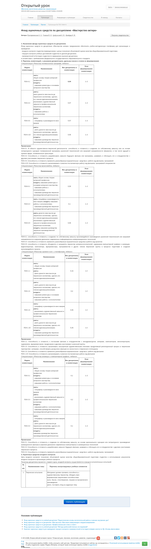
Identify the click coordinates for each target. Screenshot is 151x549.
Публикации (45, 17)
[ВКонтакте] (115, 538)
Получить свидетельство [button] (120, 35)
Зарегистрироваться (121, 7)
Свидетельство (88, 17)
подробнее (93, 545)
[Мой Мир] (125, 538)
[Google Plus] (128, 538)
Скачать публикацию (75, 502)
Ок (145, 544)
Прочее (43, 24)
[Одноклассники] (122, 538)
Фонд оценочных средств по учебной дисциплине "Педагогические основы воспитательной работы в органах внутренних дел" (66, 520)
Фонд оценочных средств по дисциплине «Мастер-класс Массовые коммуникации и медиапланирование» (59, 522)
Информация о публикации (66, 17)
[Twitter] (118, 538)
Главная (30, 17)
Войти (110, 7)
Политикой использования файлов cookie (125, 543)
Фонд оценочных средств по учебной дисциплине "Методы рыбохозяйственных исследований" (56, 527)
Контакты (119, 17)
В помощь (104, 17)
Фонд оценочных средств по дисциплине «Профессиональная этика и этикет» (50, 525)
